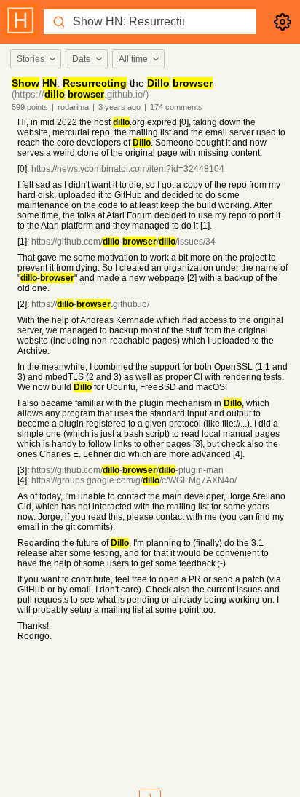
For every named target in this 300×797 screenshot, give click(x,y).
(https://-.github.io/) (80, 94)
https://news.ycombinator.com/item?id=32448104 (127, 169)
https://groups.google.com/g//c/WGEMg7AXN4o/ (134, 480)
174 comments (176, 107)
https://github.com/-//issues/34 (123, 242)
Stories (30, 59)
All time (133, 59)
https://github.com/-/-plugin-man (127, 470)
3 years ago (119, 107)
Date (81, 59)
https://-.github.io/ (90, 304)
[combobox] (35, 58)
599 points (30, 107)
